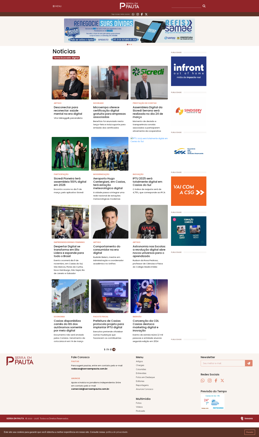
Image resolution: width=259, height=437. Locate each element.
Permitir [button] (249, 432)
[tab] (127, 44)
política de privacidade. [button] (117, 432)
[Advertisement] (189, 294)
